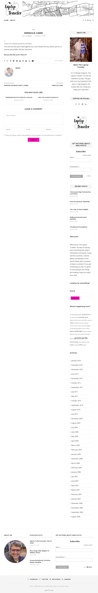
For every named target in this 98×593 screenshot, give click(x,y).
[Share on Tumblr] (22, 61)
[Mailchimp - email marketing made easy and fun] (88, 177)
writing (84, 345)
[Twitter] (85, 20)
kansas (72, 331)
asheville (81, 317)
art (90, 314)
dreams (84, 325)
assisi (86, 317)
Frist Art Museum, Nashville (48, 97)
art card (72, 317)
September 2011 (77, 387)
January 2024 (76, 361)
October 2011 (76, 383)
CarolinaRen (28, 44)
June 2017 (74, 374)
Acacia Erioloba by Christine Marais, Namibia (40, 561)
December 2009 (76, 419)
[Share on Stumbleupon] (26, 61)
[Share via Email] (33, 61)
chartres (90, 320)
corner (76, 325)
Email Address (75, 167)
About (12, 20)
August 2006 (75, 517)
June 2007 (74, 481)
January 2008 (76, 472)
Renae (30, 36)
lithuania (84, 331)
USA (80, 345)
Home (6, 20)
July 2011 (74, 392)
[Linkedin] (90, 20)
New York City (73, 334)
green (80, 328)
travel (71, 345)
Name (72, 157)
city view (86, 323)
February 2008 (76, 468)
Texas (87, 342)
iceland (87, 328)
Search (72, 291)
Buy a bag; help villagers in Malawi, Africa (39, 552)
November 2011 (77, 378)
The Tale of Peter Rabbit (79, 209)
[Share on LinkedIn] (20, 61)
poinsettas (87, 334)
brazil (76, 320)
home (83, 328)
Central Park (84, 320)
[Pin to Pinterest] (17, 61)
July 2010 (74, 414)
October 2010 (76, 401)
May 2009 (74, 436)
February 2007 (76, 494)
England (88, 325)
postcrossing (74, 342)
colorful (72, 325)
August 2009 (75, 423)
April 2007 (74, 485)
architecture (85, 314)
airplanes (79, 314)
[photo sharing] (4, 41)
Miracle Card (7, 44)
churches (81, 323)
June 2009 (74, 432)
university (76, 345)
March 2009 (75, 445)
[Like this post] (7, 61)
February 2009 (76, 450)
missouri (89, 331)
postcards (81, 338)
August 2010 (75, 410)
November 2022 (77, 369)
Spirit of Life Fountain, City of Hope (41, 542)
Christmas (76, 323)
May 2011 (74, 396)
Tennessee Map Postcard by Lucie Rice (18, 97)
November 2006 (77, 508)
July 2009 (74, 427)
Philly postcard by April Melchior (78, 218)
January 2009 (76, 454)
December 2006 (76, 503)
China (71, 323)
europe (72, 328)
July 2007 (74, 477)
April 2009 (74, 441)
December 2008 (76, 459)
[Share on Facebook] (10, 61)
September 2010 (77, 405)
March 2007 (75, 490)
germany (76, 328)
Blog (33, 29)
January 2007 (76, 499)
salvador (84, 342)
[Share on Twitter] (13, 61)
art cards (76, 317)
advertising (74, 314)
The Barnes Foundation (78, 227)
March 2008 (75, 463)
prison (80, 342)
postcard (72, 338)
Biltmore (72, 320)
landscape (78, 331)
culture (80, 325)
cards (79, 320)
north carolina (80, 334)
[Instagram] (88, 20)
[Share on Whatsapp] (29, 61)
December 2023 (76, 365)
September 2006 (77, 512)
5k (70, 314)
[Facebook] (83, 20)
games (72, 258)
